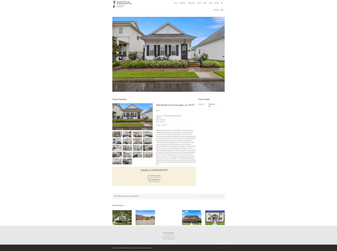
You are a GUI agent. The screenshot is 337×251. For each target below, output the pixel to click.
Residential (211, 104)
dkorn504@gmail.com (154, 180)
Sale (209, 106)
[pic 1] (132, 104)
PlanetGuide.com (148, 248)
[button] (221, 3)
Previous (216, 10)
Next (222, 10)
